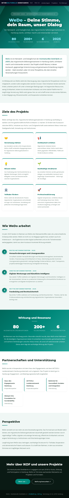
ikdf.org (39, 494)
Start (31, 3)
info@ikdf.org (32, 494)
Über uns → (22, 481)
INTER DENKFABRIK (15, 3)
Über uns (37, 3)
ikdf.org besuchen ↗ (43, 481)
